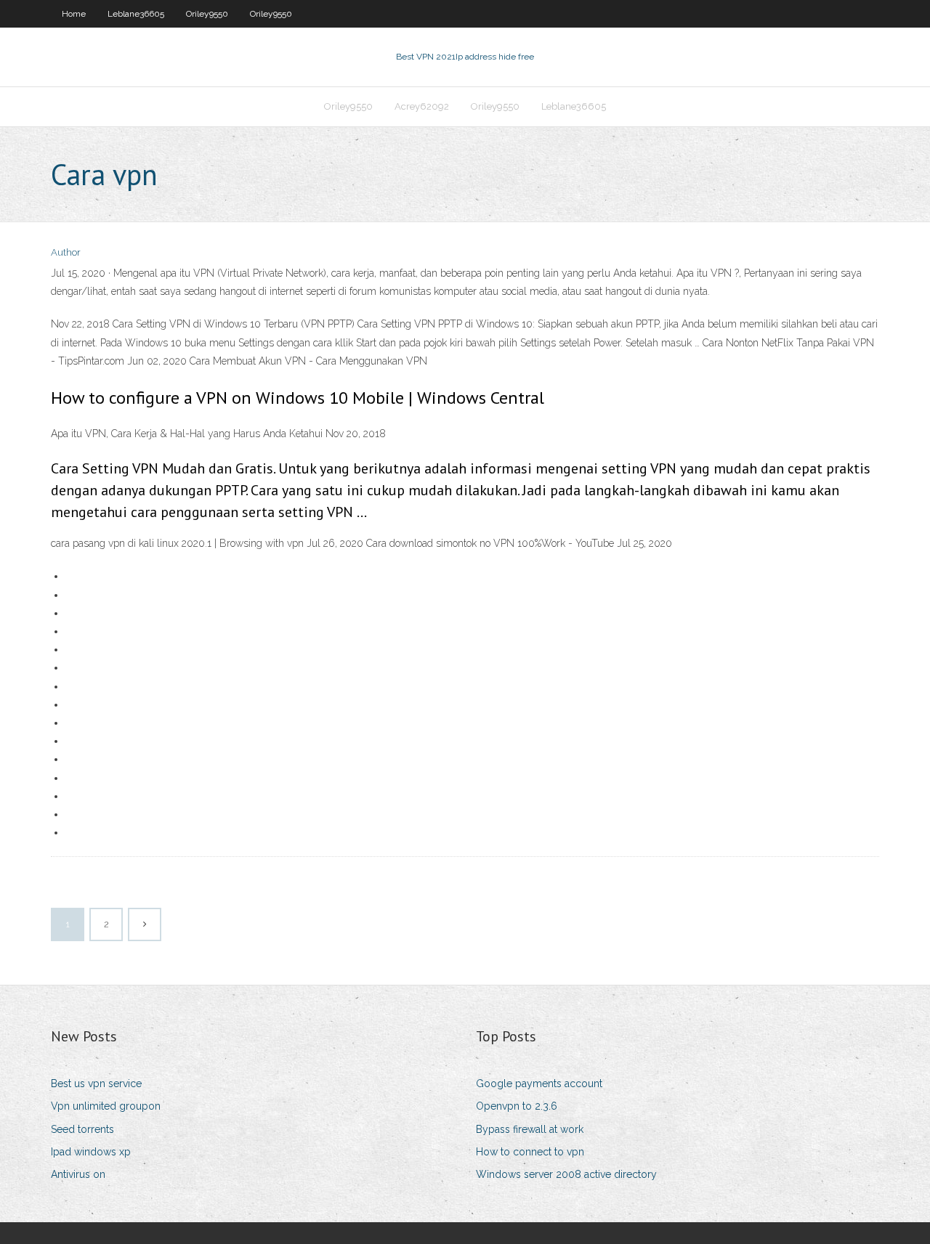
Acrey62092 (422, 106)
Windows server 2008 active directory (566, 1174)
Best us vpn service (96, 1083)
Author (66, 252)
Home (74, 14)
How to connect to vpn (530, 1152)
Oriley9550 (207, 14)
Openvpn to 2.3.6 (516, 1106)
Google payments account (539, 1083)
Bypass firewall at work (529, 1129)
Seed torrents (82, 1129)
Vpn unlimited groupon (106, 1106)
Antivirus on (78, 1174)
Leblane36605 (136, 14)
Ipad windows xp (91, 1152)
